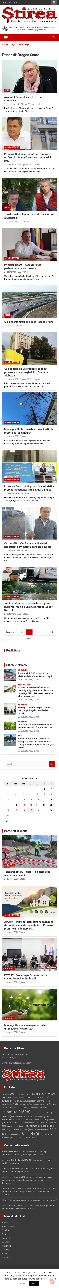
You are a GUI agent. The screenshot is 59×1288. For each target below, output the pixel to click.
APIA (52, 1094)
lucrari (22, 1119)
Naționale (6, 1246)
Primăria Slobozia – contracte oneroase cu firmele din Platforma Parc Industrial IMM (28, 157)
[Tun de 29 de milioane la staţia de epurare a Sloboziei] (29, 194)
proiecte (17, 1130)
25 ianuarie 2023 (11, 436)
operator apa (28, 1123)
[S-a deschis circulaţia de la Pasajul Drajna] (29, 301)
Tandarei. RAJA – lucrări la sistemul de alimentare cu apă (35, 675)
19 (23, 805)
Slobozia (33, 1134)
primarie (7, 1130)
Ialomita (16, 1112)
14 (37, 799)
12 (23, 799)
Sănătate (6, 1230)
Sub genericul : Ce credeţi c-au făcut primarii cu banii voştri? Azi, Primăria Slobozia (26, 372)
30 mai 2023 (9, 326)
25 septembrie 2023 (13, 272)
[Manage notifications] (52, 1281)
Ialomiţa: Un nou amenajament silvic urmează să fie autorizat (35, 726)
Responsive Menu (54, 2)
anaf (30, 1094)
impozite (36, 1113)
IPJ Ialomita (22, 1116)
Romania (14, 1134)
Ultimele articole (17, 665)
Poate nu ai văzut (15, 831)
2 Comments (34, 379)
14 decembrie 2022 (13, 493)
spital (48, 1134)
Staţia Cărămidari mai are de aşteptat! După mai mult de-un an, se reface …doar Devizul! (28, 607)
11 (15, 799)
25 (15, 810)
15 (44, 799)
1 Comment (34, 104)
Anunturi (22, 670)
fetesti (14, 1107)
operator (13, 1122)
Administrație (12, 147)
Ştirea (24, 104)
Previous (10, 632)
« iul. (6, 821)
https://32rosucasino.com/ (14, 1200)
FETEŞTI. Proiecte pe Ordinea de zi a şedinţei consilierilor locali (35, 710)
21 (37, 805)
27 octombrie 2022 (12, 614)
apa (41, 1093)
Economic (7, 1242)
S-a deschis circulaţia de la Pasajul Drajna (29, 321)
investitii (8, 1116)
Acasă (5, 1222)
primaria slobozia (42, 1126)
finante (26, 1108)
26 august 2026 (25, 680)
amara (20, 1094)
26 (23, 810)
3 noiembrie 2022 (12, 550)
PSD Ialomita (42, 1130)
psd (28, 1129)
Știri (7, 90)
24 (8, 810)
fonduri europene (39, 1108)
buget (6, 1097)
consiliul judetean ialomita (35, 1101)
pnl (40, 1122)
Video (7, 208)
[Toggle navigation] (6, 37)
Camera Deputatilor (21, 1098)
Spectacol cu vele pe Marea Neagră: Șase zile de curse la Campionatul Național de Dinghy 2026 (36, 743)
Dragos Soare (41, 1104)
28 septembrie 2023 (13, 221)
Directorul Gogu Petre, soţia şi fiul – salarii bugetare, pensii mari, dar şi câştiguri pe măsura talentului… (27, 1180)
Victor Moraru (32, 1138)
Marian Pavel (38, 1119)
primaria (23, 1126)
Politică (5, 1249)
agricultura (8, 1094)
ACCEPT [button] (34, 1283)
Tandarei (20, 1138)
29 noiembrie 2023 (12, 164)
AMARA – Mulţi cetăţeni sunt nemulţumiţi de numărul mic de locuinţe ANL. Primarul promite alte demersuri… (35, 692)
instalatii (47, 1113)
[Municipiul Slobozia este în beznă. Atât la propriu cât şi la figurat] (29, 409)
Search (52, 764)
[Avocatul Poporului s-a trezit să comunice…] (29, 76)
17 (8, 805)
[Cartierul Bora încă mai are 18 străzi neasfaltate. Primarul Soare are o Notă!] (29, 523)
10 (8, 799)
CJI (36, 1097)
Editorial (6, 1238)
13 (31, 799)
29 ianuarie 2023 (11, 379)
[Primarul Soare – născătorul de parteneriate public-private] (29, 244)
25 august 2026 (25, 717)
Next (29, 638)
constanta (10, 1104)
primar (11, 1126)
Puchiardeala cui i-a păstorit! (43, 1200)
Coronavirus (25, 1104)
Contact (6, 1257)
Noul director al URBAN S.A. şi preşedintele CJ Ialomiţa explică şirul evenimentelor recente (28, 1191)
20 (31, 805)
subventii (7, 1138)
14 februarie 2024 (12, 104)
